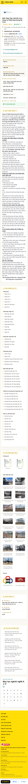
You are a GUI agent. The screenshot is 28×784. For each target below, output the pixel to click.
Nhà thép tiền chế (8, 368)
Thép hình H (7, 294)
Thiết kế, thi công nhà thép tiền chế (13, 391)
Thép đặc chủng (7, 351)
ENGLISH (3, 740)
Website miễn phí (5, 734)
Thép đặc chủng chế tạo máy (11, 361)
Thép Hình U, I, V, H (8, 94)
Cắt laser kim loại (8, 421)
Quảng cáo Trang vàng (7, 731)
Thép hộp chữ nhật (9, 314)
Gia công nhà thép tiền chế (11, 396)
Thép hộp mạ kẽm (8, 319)
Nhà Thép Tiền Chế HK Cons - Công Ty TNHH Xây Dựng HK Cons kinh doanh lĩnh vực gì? (13, 647)
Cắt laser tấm (7, 426)
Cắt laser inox (7, 418)
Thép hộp (6, 327)
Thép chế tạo (7, 353)
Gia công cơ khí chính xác (10, 434)
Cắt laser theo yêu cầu (9, 429)
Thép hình (6, 291)
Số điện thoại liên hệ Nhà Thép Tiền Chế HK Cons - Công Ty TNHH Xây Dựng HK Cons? (13, 640)
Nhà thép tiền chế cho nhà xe (11, 373)
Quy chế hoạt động (6, 722)
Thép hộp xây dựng (9, 324)
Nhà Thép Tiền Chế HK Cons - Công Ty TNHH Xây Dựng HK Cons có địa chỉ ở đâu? (13, 633)
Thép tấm (6, 347)
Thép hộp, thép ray (8, 311)
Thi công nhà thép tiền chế (11, 399)
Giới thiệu (3, 713)
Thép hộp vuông (8, 321)
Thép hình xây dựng (9, 304)
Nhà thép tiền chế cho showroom (12, 386)
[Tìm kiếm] (21, 2)
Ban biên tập (4, 716)
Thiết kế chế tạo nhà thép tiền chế (12, 401)
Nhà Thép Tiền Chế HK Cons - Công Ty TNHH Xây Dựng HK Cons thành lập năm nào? (13, 669)
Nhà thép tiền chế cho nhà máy (12, 381)
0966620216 (8, 31)
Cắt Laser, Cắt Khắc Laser (9, 97)
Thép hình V (7, 302)
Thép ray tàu (7, 329)
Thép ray (6, 332)
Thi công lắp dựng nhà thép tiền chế (13, 409)
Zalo (21, 33)
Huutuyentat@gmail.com (11, 49)
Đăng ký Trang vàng (6, 728)
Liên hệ (3, 737)
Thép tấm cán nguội (9, 341)
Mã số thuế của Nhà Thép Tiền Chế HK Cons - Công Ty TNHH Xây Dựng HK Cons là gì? (13, 662)
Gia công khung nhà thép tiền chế (12, 404)
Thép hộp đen (7, 316)
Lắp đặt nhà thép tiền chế (10, 393)
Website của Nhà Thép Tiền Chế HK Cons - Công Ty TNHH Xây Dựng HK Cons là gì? (13, 654)
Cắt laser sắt (7, 424)
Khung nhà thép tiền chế (10, 371)
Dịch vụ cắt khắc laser (9, 413)
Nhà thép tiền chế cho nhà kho (12, 379)
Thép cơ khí (7, 356)
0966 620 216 (13, 34)
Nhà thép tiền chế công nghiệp (12, 384)
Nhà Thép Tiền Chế (8, 86)
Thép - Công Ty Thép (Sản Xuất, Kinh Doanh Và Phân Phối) (12, 82)
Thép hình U (7, 299)
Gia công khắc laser (9, 439)
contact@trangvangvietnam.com (7, 774)
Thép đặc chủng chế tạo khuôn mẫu (13, 359)
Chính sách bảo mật (6, 725)
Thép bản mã (7, 339)
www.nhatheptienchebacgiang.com (14, 53)
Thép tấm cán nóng (9, 344)
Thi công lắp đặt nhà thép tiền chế (13, 406)
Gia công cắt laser (8, 437)
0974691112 (16, 31)
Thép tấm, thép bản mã (9, 336)
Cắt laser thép (7, 431)
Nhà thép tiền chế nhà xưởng (11, 376)
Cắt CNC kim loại (8, 416)
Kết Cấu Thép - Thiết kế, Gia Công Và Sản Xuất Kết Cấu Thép (13, 90)
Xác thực (3, 719)
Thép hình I (7, 296)
